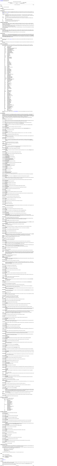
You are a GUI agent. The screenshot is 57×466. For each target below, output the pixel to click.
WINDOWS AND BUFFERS (4, 22)
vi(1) (7, 12)
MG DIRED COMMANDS (3, 411)
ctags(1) (3, 459)
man (23, 2)
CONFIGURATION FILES (3, 444)
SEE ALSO (1, 458)
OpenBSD (1, 0)
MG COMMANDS (16, 111)
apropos (25, 2)
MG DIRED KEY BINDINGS (4, 397)
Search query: (9, 2)
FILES (1, 453)
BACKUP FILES (2, 33)
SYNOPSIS (1, 8)
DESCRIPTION (2, 10)
